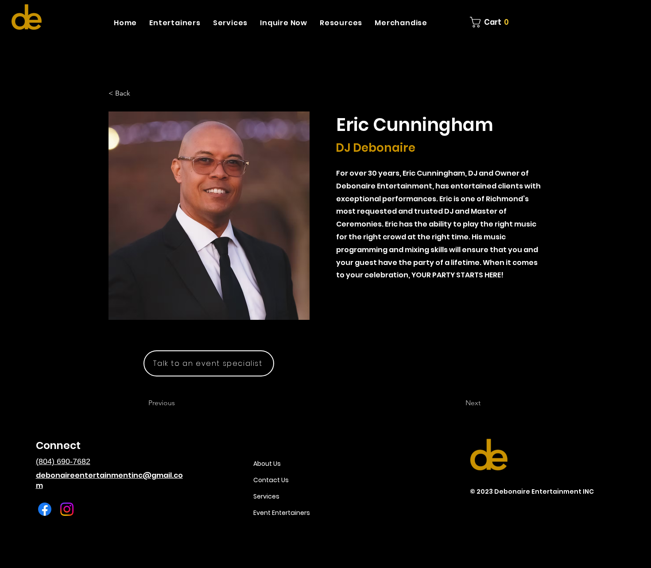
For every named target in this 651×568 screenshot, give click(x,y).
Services (266, 496)
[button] (175, 23)
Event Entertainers (281, 512)
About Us (267, 463)
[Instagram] (67, 509)
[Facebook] (45, 509)
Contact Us (271, 480)
